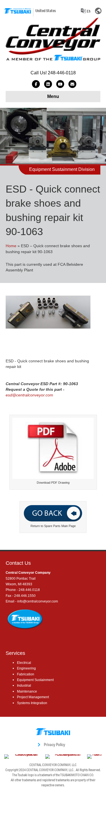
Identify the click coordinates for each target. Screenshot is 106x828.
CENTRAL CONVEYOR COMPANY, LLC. (50, 769)
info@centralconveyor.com (37, 601)
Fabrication (25, 674)
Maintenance (27, 691)
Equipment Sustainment (35, 680)
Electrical (24, 663)
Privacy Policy (54, 744)
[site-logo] (17, 10)
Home (11, 246)
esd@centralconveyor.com (29, 395)
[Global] (98, 10)
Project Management (33, 697)
